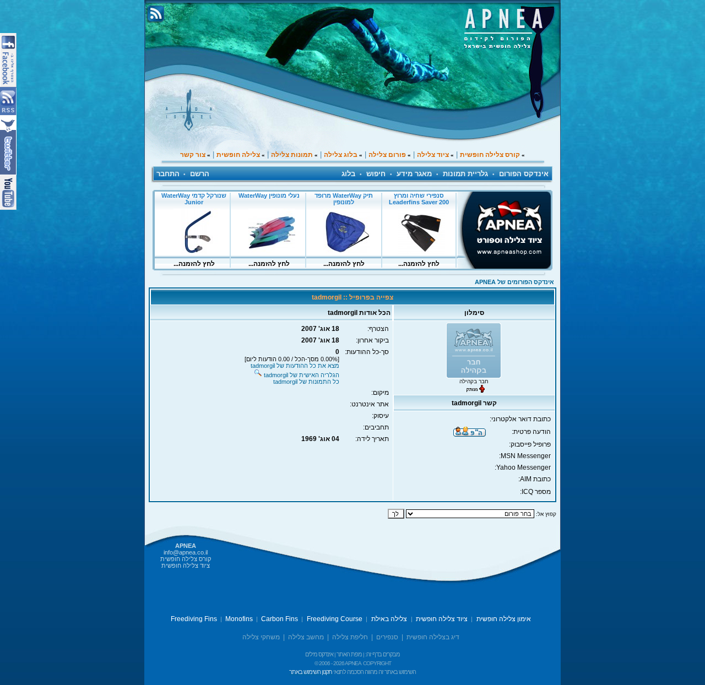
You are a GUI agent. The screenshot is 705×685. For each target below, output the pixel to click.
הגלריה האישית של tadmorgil (301, 375)
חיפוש (376, 174)
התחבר (168, 174)
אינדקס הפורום (524, 174)
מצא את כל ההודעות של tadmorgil (295, 365)
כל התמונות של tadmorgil (306, 381)
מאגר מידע (414, 174)
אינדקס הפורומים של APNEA (514, 282)
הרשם (199, 174)
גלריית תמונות (465, 174)
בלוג (348, 174)
